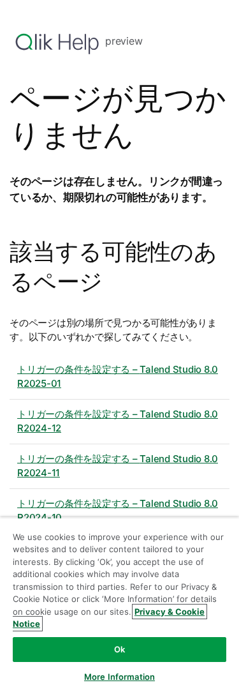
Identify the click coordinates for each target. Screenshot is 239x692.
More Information (119, 677)
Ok (119, 649)
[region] (119, 604)
